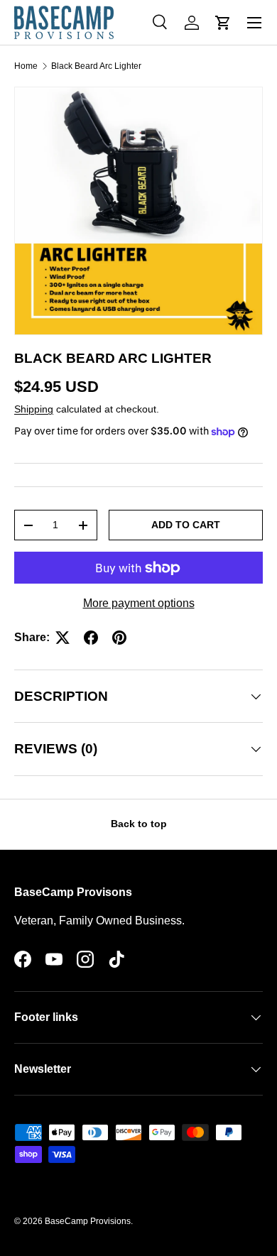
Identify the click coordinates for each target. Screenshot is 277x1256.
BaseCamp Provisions (88, 1221)
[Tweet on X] (62, 637)
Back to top (139, 823)
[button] (223, 22)
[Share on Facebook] (91, 637)
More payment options (139, 603)
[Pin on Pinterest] (119, 637)
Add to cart (185, 524)
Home (26, 66)
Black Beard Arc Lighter (96, 66)
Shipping (33, 409)
